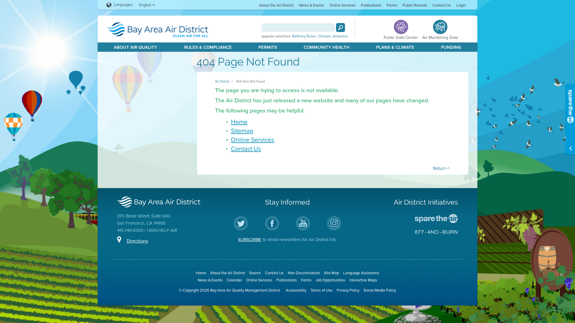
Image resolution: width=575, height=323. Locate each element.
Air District (222, 81)
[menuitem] (276, 5)
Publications (371, 5)
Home (239, 121)
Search (255, 273)
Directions (137, 240)
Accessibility (296, 290)
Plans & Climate (395, 47)
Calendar (234, 280)
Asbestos (340, 36)
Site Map (331, 273)
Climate (324, 36)
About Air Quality (135, 47)
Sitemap (242, 130)
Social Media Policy (380, 290)
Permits (267, 47)
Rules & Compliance (208, 47)
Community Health (326, 47)
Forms (392, 5)
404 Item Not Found (250, 81)
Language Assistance (361, 273)
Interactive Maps (363, 280)
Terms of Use (321, 290)
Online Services (342, 5)
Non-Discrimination (304, 273)
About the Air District (276, 5)
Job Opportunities (330, 280)
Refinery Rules (304, 36)
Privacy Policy (348, 290)
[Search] (340, 27)
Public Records (414, 5)
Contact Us (441, 5)
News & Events (311, 5)
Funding (451, 47)
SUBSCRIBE (249, 239)
